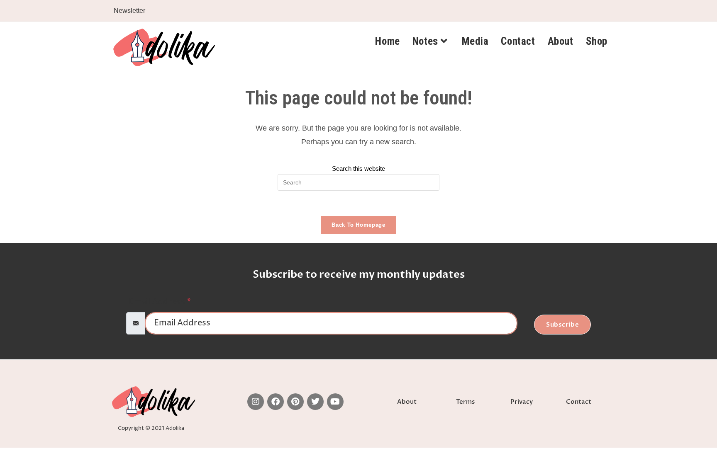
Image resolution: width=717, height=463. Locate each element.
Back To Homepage (358, 225)
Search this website (358, 168)
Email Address (160, 302)
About (407, 402)
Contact (578, 402)
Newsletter (129, 10)
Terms (465, 402)
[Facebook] (275, 401)
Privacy (521, 402)
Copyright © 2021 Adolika (151, 428)
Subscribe (562, 324)
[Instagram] (255, 401)
